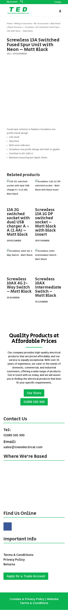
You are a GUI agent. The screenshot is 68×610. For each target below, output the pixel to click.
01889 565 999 (34, 402)
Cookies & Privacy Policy (27, 599)
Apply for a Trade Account (26, 576)
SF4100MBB (19, 287)
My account (12, 2)
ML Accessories (41, 23)
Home (9, 23)
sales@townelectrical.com (22, 447)
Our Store (34, 393)
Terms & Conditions (18, 555)
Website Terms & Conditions (39, 601)
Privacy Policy (14, 559)
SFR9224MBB (18, 224)
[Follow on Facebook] (7, 526)
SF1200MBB (48, 289)
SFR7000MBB (45, 224)
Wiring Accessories (23, 23)
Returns (9, 564)
